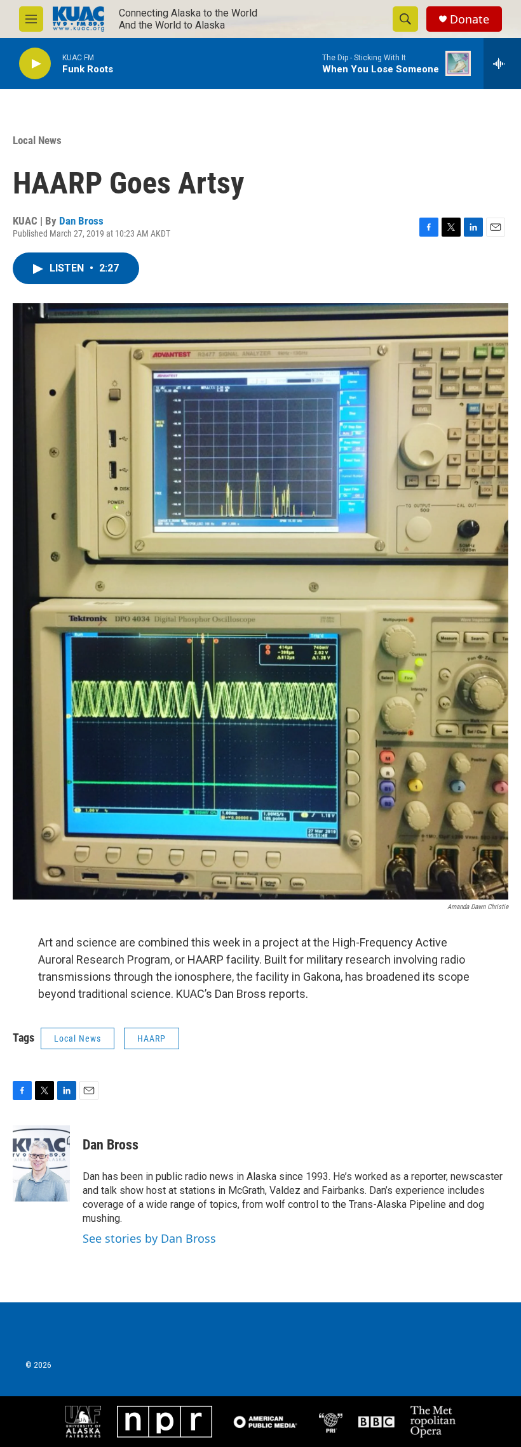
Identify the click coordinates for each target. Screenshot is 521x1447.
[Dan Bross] (41, 1163)
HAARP (151, 1038)
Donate (469, 19)
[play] (35, 63)
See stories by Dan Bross (149, 1238)
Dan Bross (81, 220)
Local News (37, 140)
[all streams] (502, 63)
